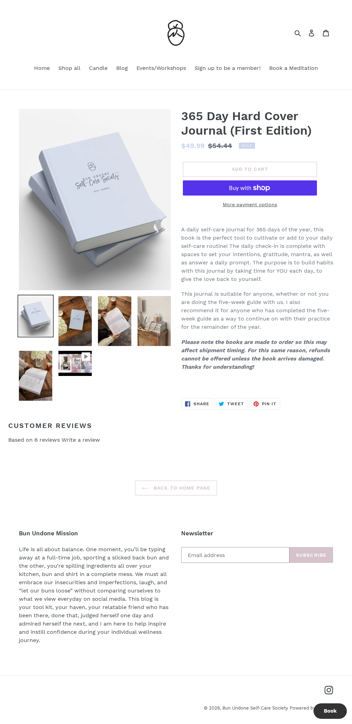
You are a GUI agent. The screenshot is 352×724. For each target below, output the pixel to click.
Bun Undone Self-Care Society (255, 708)
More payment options (250, 204)
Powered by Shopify (311, 708)
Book (330, 711)
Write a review (81, 440)
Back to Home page (181, 488)
